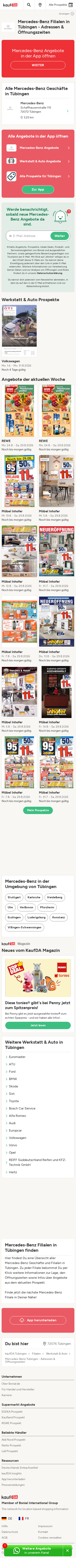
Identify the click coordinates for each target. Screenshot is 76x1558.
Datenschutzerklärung (49, 273)
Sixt (12, 1094)
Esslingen (14, 917)
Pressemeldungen (13, 1485)
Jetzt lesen (38, 1025)
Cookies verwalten (50, 1537)
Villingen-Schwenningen (25, 927)
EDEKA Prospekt (12, 1411)
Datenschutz (10, 1532)
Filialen (36, 1353)
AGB (4, 1537)
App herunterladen (13, 1479)
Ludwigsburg (36, 917)
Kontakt (43, 1532)
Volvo (13, 1145)
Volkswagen (17, 1138)
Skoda (13, 1086)
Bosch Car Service (22, 1108)
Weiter (60, 236)
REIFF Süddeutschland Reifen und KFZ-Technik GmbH (37, 1162)
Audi (12, 1123)
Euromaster (17, 1057)
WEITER (38, 65)
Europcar (15, 1130)
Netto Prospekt (11, 1445)
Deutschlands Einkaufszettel (20, 1467)
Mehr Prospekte (38, 810)
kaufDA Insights (12, 1473)
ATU (12, 1064)
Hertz (13, 1172)
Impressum (45, 1526)
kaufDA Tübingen (16, 1353)
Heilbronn (26, 907)
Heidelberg (54, 897)
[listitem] (19, 338)
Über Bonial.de (11, 1383)
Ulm (10, 907)
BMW (13, 1079)
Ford (12, 1071)
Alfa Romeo (17, 1116)
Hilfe (5, 1526)
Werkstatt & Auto (56, 1353)
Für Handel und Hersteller (18, 1389)
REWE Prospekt (11, 1423)
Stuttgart (14, 897)
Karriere (7, 1395)
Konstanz (58, 917)
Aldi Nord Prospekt (13, 1439)
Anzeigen (64, 13)
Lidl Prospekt (10, 1451)
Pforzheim (47, 907)
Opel (12, 1152)
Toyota (14, 1101)
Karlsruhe (34, 897)
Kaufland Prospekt (13, 1417)
